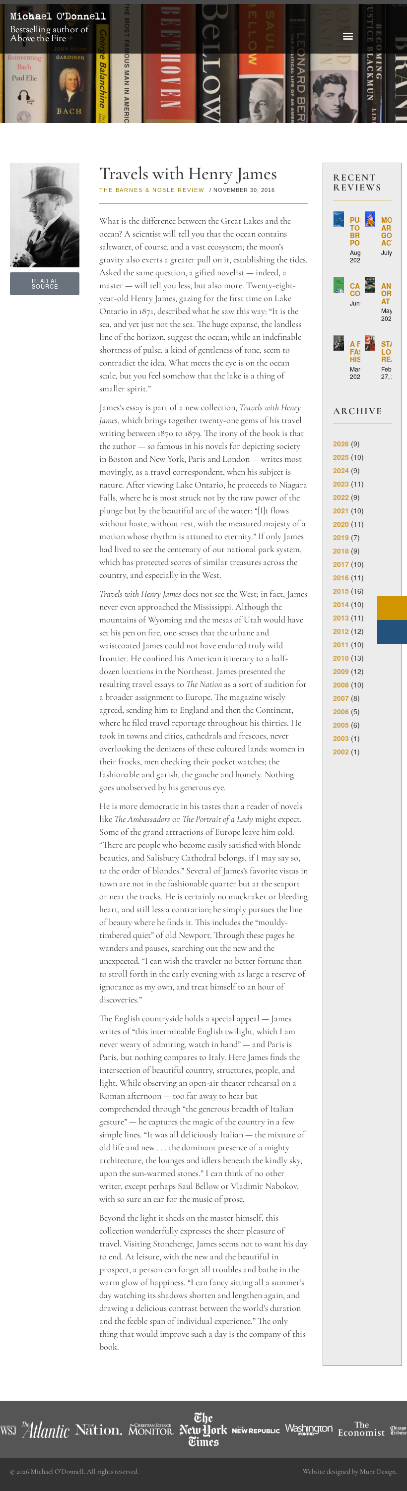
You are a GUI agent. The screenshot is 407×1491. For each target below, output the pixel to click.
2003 (341, 738)
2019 (341, 537)
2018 (341, 551)
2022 (341, 497)
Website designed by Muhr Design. (350, 1471)
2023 (341, 484)
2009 (341, 671)
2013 (341, 617)
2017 (341, 564)
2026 (341, 443)
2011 (341, 644)
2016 (341, 577)
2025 (341, 457)
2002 (341, 751)
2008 (341, 684)
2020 (341, 524)
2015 (341, 591)
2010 (341, 658)
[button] (348, 35)
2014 (341, 604)
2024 (341, 470)
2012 (341, 631)
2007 (341, 698)
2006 (341, 711)
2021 (341, 510)
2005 (341, 725)
